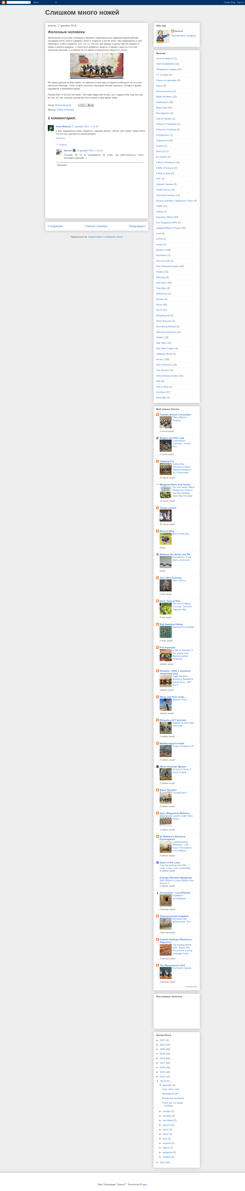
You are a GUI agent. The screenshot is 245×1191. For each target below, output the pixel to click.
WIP (158, 381)
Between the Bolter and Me (175, 554)
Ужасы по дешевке (166, 80)
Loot (158, 233)
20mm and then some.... (173, 697)
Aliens (159, 85)
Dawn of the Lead (170, 862)
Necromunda (163, 260)
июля (166, 1129)
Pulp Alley (161, 288)
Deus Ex (160, 151)
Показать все (191, 987)
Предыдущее (137, 226)
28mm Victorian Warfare (173, 766)
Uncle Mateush (63, 126)
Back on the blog (180, 534)
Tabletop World (164, 354)
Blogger (143, 1184)
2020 (163, 1049)
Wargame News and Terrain (175, 484)
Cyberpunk (162, 140)
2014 (163, 1076)
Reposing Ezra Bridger (183, 627)
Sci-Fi (159, 310)
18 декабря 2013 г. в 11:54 (89, 150)
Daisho (160, 146)
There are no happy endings (172, 1104)
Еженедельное (170, 1093)
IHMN (159, 206)
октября (167, 1115)
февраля (168, 1152)
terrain (159, 359)
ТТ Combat (162, 74)
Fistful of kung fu (165, 167)
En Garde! (161, 156)
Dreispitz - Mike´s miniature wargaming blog (175, 672)
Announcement (164, 91)
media (159, 244)
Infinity (159, 211)
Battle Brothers (164, 96)
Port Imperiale (167, 647)
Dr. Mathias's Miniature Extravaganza (173, 837)
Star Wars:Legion (165, 348)
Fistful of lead (163, 173)
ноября (167, 1111)
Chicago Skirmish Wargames (176, 877)
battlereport (162, 102)
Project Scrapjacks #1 (183, 746)
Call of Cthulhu (164, 118)
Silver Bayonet (163, 321)
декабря (167, 1085)
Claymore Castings (166, 129)
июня (166, 1134)
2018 (163, 1058)
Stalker (160, 337)
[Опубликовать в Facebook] (89, 105)
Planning (160, 277)
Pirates (160, 271)
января (167, 1156)
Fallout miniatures (65, 109)
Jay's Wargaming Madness (175, 813)
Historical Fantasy (165, 195)
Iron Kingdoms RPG (166, 222)
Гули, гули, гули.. (171, 1089)
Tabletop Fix (167, 461)
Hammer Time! (179, 699)
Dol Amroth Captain (181, 968)
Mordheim (161, 255)
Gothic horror (163, 189)
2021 (163, 1044)
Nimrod (68, 150)
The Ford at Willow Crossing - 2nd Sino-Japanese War (182, 606)
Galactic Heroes (164, 184)
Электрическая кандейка (174, 916)
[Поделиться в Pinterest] (92, 105)
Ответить (60, 138)
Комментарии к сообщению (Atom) (105, 237)
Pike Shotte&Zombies (167, 266)
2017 (163, 1063)
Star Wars (161, 343)
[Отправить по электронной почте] (79, 105)
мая (165, 1138)
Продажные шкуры (166, 69)
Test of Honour (164, 364)
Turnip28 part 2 (179, 792)
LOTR (159, 239)
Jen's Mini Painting (170, 577)
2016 (163, 1067)
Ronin (159, 304)
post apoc (161, 282)
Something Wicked (166, 326)
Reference (161, 293)
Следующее (55, 226)
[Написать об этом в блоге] (82, 105)
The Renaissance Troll (172, 965)
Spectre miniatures (166, 332)
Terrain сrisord (168, 507)
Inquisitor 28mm (164, 217)
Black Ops (161, 107)
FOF (158, 178)
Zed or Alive (162, 386)
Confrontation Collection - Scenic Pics (181, 443)
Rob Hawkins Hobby (171, 624)
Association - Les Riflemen (175, 892)
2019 (163, 1053)
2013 (163, 1081)
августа (167, 1125)
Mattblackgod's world (172, 743)
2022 (163, 1040)
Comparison (162, 135)
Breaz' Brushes (168, 790)
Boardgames (163, 113)
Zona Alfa (161, 397)
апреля (167, 1143)
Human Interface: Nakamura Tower (174, 200)
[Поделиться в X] (86, 105)
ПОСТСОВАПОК (165, 64)
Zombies (160, 392)
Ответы (63, 144)
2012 (163, 1162)
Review (160, 299)
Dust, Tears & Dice (170, 601)
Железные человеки (173, 1098)
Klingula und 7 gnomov (173, 720)
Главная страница (96, 226)
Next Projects (179, 580)
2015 (163, 1072)
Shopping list (163, 315)
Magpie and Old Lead (172, 438)
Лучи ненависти (164, 58)
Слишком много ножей (82, 12)
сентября (168, 1120)
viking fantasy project (167, 375)
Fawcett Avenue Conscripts (175, 414)
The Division (162, 370)
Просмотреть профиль (183, 35)
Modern (160, 250)
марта (166, 1147)
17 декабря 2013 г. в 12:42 (85, 126)
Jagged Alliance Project (168, 228)
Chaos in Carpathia (166, 124)
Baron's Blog (167, 531)
